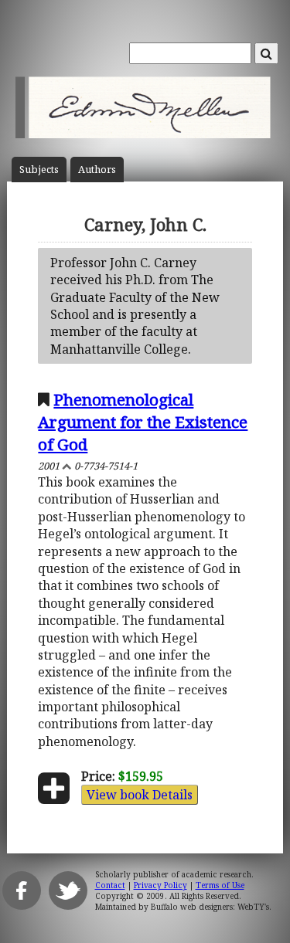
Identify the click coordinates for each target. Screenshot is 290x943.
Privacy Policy (160, 885)
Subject (39, 170)
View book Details (140, 794)
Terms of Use (220, 885)
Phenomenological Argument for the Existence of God (142, 421)
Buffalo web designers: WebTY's (210, 906)
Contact (110, 885)
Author (97, 170)
